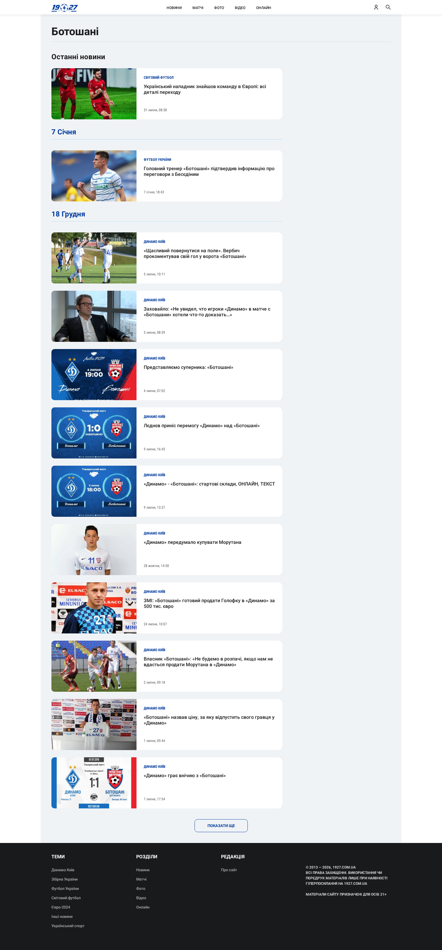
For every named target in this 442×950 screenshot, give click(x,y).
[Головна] (63, 7)
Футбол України (65, 888)
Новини (174, 8)
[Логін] (376, 7)
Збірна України (64, 879)
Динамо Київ (62, 870)
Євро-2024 (60, 907)
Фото (219, 8)
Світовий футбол (66, 898)
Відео (240, 8)
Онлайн (263, 8)
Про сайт (229, 870)
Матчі (197, 8)
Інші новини (61, 916)
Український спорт (67, 926)
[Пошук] (388, 7)
